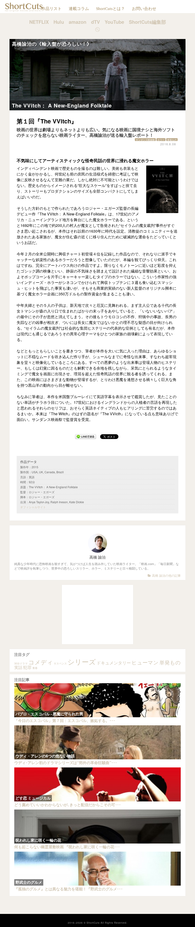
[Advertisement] (97, 614)
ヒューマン (145, 662)
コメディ (40, 662)
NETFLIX (39, 21)
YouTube (114, 21)
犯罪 (27, 667)
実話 (18, 667)
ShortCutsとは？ (110, 8)
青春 (35, 668)
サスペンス (60, 663)
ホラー (161, 139)
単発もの (172, 139)
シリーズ (82, 661)
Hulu (59, 21)
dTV (95, 21)
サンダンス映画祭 (145, 139)
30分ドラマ (21, 663)
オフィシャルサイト (33, 507)
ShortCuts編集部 (147, 21)
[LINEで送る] (85, 436)
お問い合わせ (144, 8)
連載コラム (79, 8)
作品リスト (51, 8)
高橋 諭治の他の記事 (166, 575)
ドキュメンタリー (114, 663)
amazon (77, 21)
